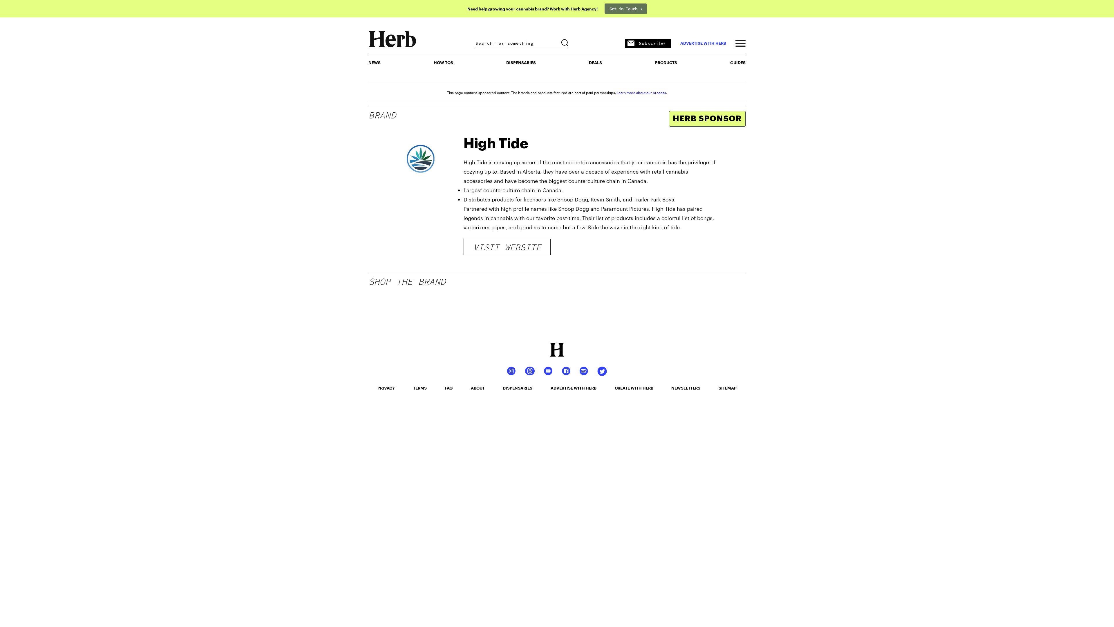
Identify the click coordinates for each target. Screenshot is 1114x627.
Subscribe (652, 43)
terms (420, 387)
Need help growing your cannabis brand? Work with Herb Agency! (532, 8)
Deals (595, 62)
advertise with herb (703, 43)
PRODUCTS (666, 62)
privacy (386, 387)
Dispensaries (521, 62)
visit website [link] (507, 247)
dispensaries (517, 387)
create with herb (634, 387)
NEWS (374, 62)
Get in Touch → (626, 8)
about (478, 387)
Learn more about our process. (642, 93)
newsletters (685, 387)
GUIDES (738, 62)
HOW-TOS (443, 62)
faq (449, 387)
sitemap (728, 387)
